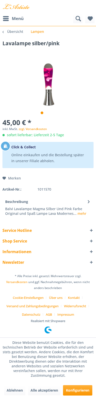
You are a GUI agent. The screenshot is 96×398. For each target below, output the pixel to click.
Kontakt (74, 297)
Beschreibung (16, 201)
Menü (18, 18)
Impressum (65, 314)
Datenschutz (31, 314)
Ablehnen (15, 390)
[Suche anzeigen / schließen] (78, 18)
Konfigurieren (77, 390)
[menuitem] (13, 18)
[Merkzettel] (90, 18)
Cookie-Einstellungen (28, 297)
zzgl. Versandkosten (33, 129)
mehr (81, 213)
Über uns (56, 297)
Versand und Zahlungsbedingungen (32, 306)
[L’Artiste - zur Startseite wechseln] (16, 6)
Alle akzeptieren (44, 390)
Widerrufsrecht (75, 306)
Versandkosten (17, 282)
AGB (49, 314)
